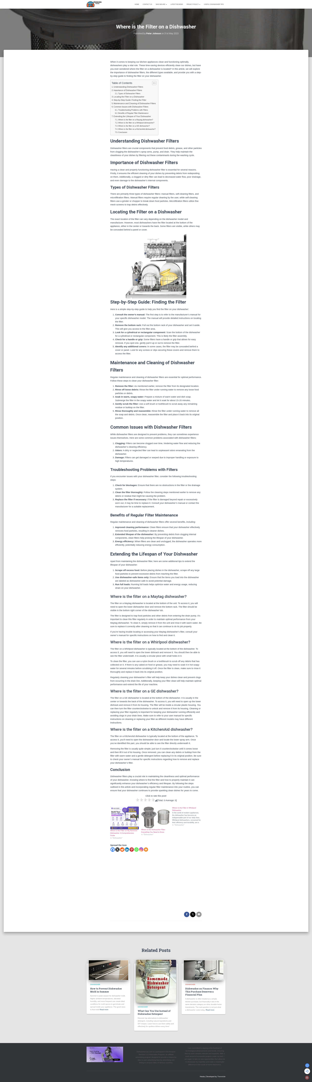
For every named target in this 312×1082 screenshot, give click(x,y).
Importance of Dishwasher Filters (128, 90)
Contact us (147, 4)
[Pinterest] (132, 849)
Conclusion (122, 132)
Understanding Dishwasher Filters (128, 87)
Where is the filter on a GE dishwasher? (134, 126)
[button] (166, 4)
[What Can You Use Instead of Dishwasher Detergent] (156, 981)
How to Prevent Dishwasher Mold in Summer (106, 990)
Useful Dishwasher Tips (214, 4)
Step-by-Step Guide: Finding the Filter (130, 100)
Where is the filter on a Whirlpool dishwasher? (136, 123)
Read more (104, 1010)
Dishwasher (95, 984)
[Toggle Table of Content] (153, 83)
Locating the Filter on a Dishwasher (129, 97)
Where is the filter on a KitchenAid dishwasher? (137, 129)
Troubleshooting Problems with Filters (133, 110)
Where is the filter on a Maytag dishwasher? (135, 120)
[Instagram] (141, 849)
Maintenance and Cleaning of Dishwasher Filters (135, 103)
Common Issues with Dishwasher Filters (131, 107)
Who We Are (161, 4)
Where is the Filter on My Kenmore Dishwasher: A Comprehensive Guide (123, 833)
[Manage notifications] (307, 1078)
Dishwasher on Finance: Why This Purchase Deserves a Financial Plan (201, 991)
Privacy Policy (193, 4)
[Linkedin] (127, 849)
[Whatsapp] (136, 849)
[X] (117, 849)
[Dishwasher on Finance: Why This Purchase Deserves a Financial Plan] (203, 970)
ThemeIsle (221, 1076)
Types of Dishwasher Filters (129, 93)
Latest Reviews (177, 4)
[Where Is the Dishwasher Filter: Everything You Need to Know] (155, 818)
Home (137, 4)
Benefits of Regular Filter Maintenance (133, 113)
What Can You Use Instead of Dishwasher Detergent (154, 1012)
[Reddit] (122, 849)
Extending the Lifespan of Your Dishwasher (132, 116)
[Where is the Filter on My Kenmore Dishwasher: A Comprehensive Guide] (124, 818)
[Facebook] (113, 849)
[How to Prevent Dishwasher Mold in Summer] (108, 970)
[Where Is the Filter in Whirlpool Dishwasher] (187, 816)
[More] (146, 849)
